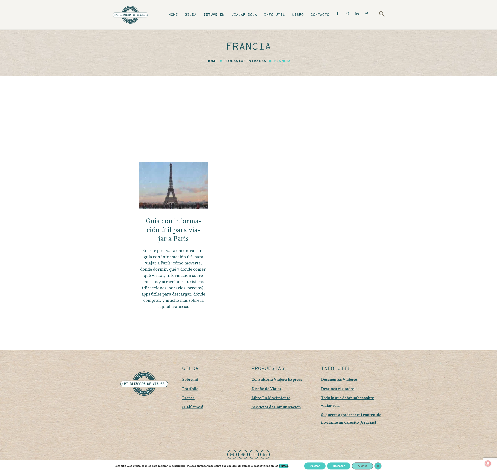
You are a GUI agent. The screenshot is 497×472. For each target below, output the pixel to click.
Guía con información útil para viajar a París (173, 230)
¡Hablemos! (192, 407)
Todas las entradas (246, 61)
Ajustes (362, 466)
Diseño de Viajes (266, 388)
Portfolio (190, 388)
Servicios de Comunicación (276, 407)
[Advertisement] (248, 105)
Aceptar (315, 466)
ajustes (283, 466)
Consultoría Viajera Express (276, 379)
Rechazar (339, 466)
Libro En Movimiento (270, 398)
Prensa (188, 398)
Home (211, 61)
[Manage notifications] (488, 463)
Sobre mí (190, 379)
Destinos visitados (338, 388)
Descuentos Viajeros (339, 379)
